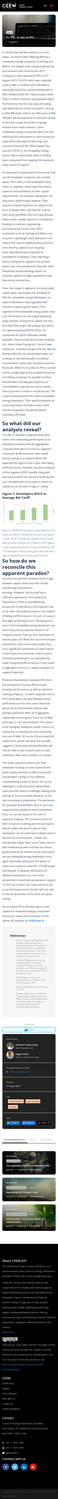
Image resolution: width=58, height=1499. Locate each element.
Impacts (6, 1388)
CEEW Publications (11, 1408)
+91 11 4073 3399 (15, 1447)
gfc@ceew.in (12, 1452)
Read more (8, 1332)
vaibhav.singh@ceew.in (19, 1071)
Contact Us (7, 1403)
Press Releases (9, 1393)
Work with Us (8, 1398)
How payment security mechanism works (28, 1165)
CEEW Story (8, 1383)
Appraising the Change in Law (22, 1192)
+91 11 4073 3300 (15, 1442)
